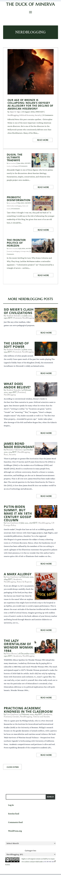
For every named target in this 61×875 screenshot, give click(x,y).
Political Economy (26, 115)
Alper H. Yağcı (15, 112)
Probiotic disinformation (18, 199)
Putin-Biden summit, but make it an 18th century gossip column (18, 513)
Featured (10, 251)
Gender (9, 166)
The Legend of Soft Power (16, 345)
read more (42, 140)
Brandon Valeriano (14, 449)
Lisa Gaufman (12, 163)
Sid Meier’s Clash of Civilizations (19, 311)
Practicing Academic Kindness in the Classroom (28, 710)
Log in (11, 805)
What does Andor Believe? (17, 385)
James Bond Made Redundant (19, 445)
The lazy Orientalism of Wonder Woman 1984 (18, 646)
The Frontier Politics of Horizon (16, 242)
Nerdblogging (13, 115)
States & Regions (24, 582)
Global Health (10, 206)
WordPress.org (15, 831)
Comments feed (15, 822)
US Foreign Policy (24, 251)
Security (38, 115)
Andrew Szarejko (13, 248)
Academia (17, 579)
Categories (30, 850)
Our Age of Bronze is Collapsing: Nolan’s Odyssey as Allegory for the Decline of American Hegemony (30, 104)
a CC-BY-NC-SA (48, 862)
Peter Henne (11, 653)
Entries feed (13, 813)
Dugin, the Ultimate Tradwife (14, 157)
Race (6, 454)
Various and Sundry (41, 716)
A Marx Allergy (18, 574)
